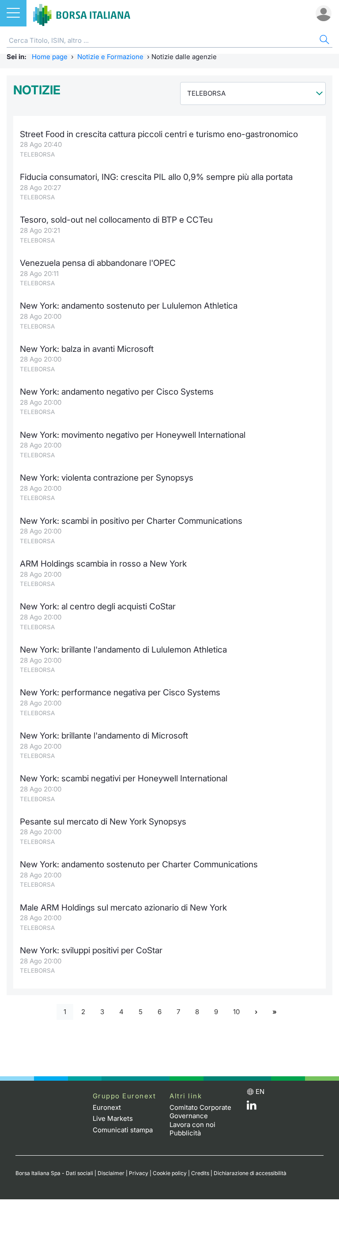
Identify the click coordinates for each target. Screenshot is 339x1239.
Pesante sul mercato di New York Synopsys (103, 822)
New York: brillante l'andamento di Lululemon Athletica (123, 650)
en (260, 1091)
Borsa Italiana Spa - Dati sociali (54, 1173)
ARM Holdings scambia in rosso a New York (103, 564)
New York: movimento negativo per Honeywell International (132, 435)
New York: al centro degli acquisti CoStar (98, 606)
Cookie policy (170, 1173)
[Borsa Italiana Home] (81, 13)
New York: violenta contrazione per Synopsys (106, 478)
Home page (50, 56)
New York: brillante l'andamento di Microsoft (104, 736)
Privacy (138, 1173)
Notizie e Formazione (110, 56)
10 (236, 1012)
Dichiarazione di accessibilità (250, 1173)
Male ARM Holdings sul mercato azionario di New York (123, 908)
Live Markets (113, 1118)
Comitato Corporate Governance (200, 1111)
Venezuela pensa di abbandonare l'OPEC (98, 263)
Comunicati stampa (123, 1130)
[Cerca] (323, 41)
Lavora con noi (192, 1124)
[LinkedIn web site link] (251, 1107)
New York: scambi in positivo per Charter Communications (131, 521)
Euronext (107, 1107)
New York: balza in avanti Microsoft (87, 349)
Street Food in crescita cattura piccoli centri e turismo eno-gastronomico (159, 134)
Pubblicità (185, 1133)
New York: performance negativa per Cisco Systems (120, 692)
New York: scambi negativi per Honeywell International (123, 778)
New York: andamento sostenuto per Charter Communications (139, 864)
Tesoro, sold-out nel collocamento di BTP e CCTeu (116, 220)
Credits (200, 1173)
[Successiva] (256, 1012)
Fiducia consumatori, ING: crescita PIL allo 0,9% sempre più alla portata (156, 177)
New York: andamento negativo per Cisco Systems (117, 392)
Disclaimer (111, 1173)
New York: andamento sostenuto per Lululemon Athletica (128, 306)
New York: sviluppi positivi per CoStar (91, 950)
